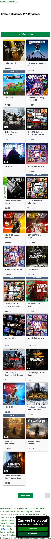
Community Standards (9, 514)
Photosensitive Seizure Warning (33, 514)
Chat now (33, 529)
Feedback (38, 511)
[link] (14, 56)
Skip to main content (9, 1)
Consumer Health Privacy (11, 532)
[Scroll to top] (47, 495)
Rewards (3, 523)
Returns (10, 520)
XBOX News (15, 511)
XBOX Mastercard (15, 523)
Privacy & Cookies (8, 535)
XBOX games (18, 508)
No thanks (32, 533)
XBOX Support (27, 511)
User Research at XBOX (10, 517)
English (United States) (9, 526)
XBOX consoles (6, 508)
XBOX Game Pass (32, 508)
